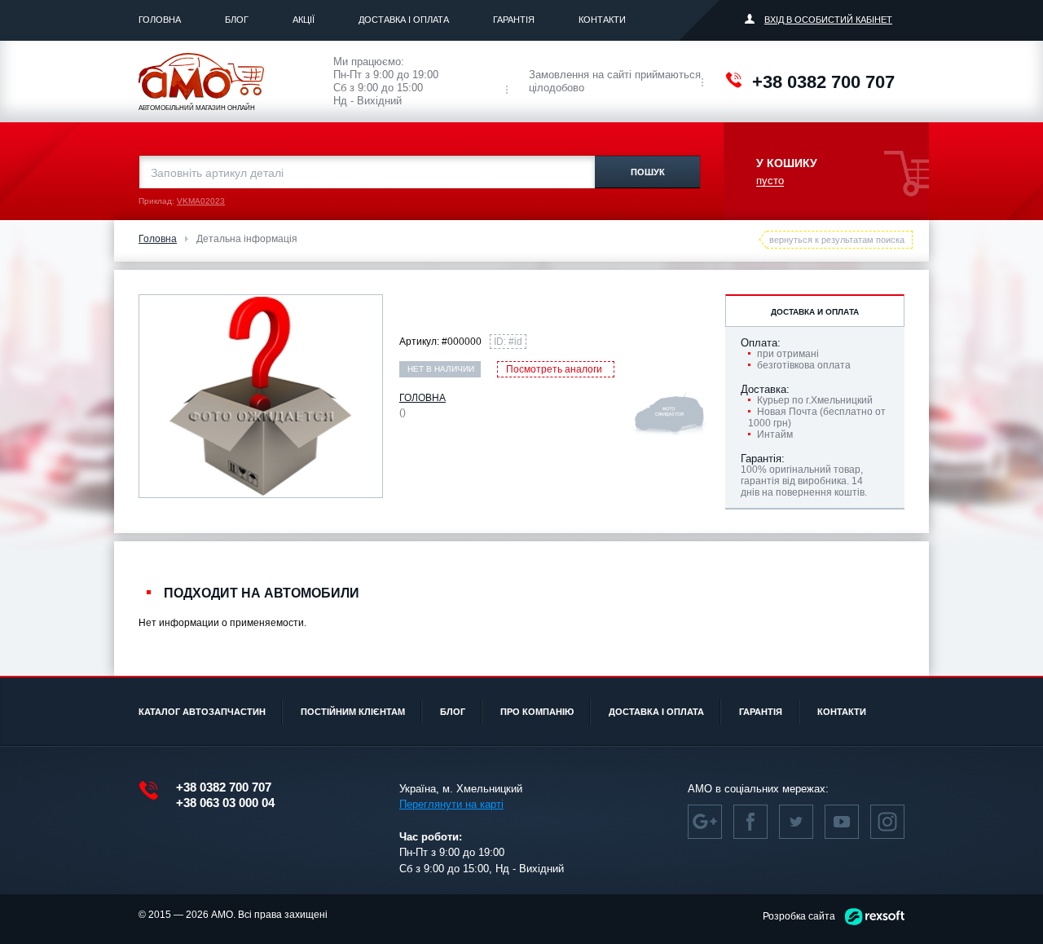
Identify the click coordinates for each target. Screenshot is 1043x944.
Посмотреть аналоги (554, 369)
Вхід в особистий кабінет (828, 19)
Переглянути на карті (451, 804)
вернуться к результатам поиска (836, 240)
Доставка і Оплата (404, 19)
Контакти (602, 19)
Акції (304, 19)
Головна (160, 19)
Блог (237, 19)
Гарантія (514, 19)
